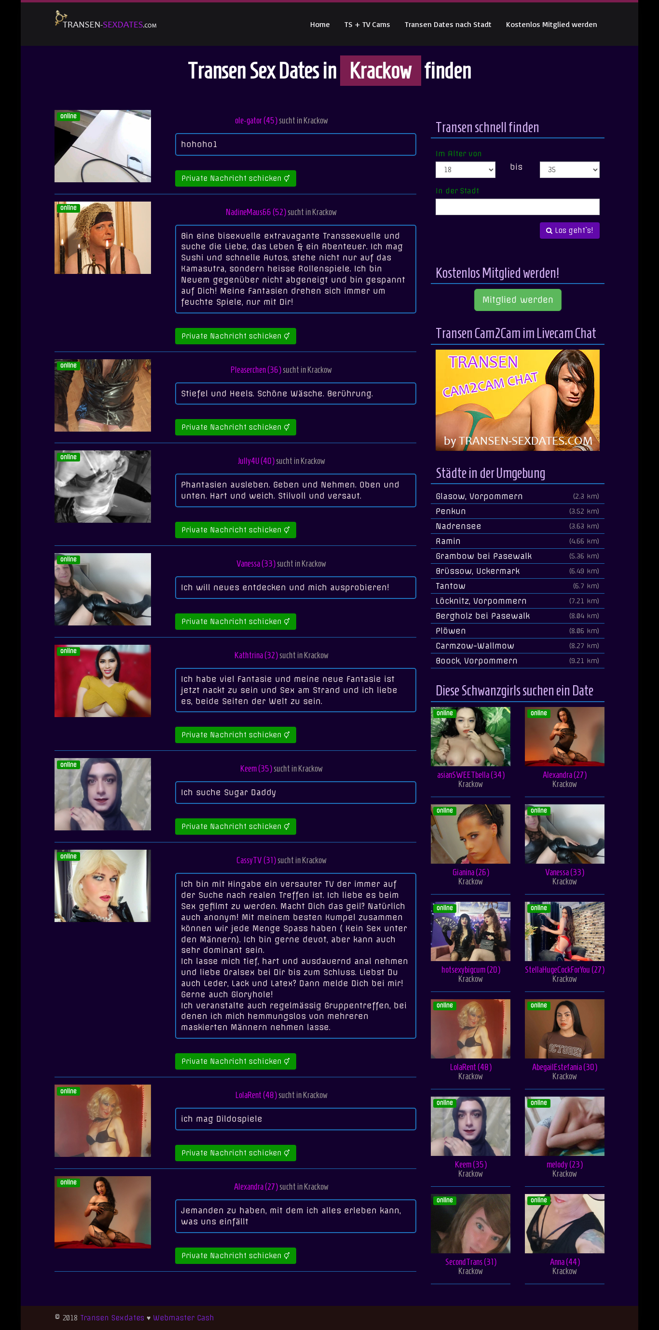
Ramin (518, 541)
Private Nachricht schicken (232, 178)
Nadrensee (518, 526)
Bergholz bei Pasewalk (518, 616)
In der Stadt (457, 191)
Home (320, 24)
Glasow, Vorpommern (518, 496)
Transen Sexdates (112, 1318)
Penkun (518, 511)
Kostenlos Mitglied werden (551, 24)
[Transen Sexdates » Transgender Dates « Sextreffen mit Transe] (106, 24)
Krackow (315, 120)
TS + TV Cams (367, 24)
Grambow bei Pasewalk (518, 556)
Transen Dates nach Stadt (448, 24)
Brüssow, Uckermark (518, 571)
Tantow (518, 586)
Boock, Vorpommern (518, 660)
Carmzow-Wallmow (518, 646)
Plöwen (518, 631)
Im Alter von (459, 153)
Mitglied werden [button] (517, 299)
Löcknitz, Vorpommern (518, 601)
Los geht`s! (572, 230)
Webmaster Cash (183, 1318)
